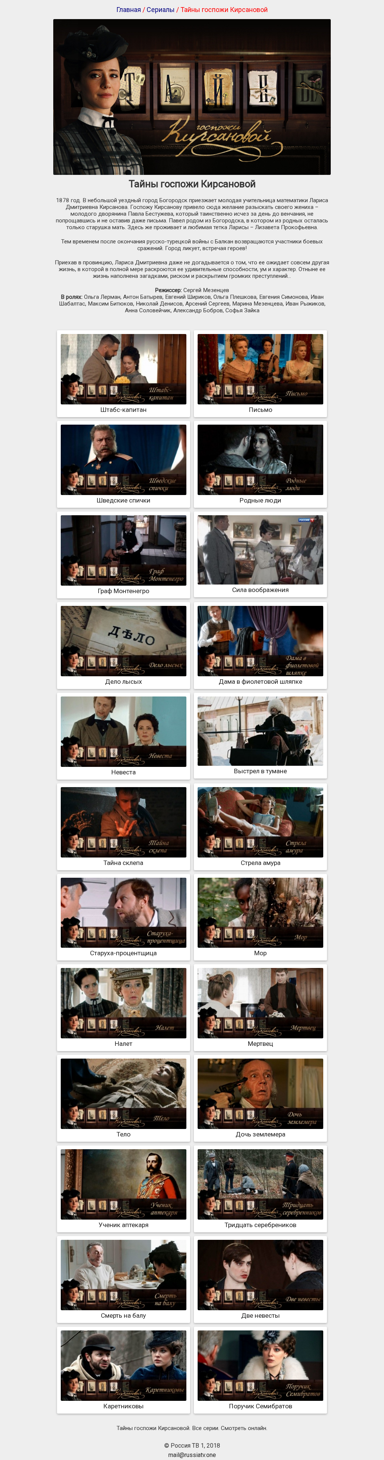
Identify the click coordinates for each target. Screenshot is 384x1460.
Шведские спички (123, 500)
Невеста (123, 772)
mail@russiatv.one (192, 1455)
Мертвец (260, 1043)
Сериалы (161, 9)
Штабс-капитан (123, 409)
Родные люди (260, 500)
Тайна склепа (123, 862)
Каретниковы (124, 1406)
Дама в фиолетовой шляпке (260, 681)
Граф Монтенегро (123, 591)
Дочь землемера (260, 1134)
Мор (260, 953)
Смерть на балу (123, 1315)
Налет (123, 1043)
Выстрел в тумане (260, 771)
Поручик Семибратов (260, 1406)
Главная (128, 9)
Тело (123, 1134)
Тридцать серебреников (260, 1225)
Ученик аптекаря (123, 1225)
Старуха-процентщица (123, 953)
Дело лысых (123, 681)
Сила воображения (260, 590)
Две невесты (260, 1315)
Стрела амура (260, 862)
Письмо (260, 409)
